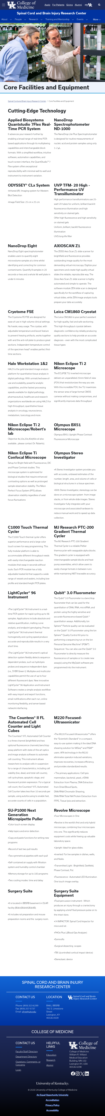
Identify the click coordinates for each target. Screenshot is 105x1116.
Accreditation (52, 1100)
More (96, 19)
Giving (69, 5)
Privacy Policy (52, 1105)
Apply (47, 5)
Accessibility (52, 1110)
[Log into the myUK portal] (89, 5)
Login (18, 1070)
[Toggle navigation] (3, 4)
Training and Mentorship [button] (57, 19)
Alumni (78, 5)
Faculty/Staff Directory (27, 1051)
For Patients (58, 5)
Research (50, 1060)
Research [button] (33, 19)
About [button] (4, 19)
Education (51, 1055)
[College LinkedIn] (87, 1074)
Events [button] (80, 19)
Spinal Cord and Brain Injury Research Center (27, 101)
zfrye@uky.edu (29, 1012)
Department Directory (26, 1057)
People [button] (18, 19)
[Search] (100, 5)
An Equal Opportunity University (52, 1095)
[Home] (21, 4)
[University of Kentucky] (52, 1083)
